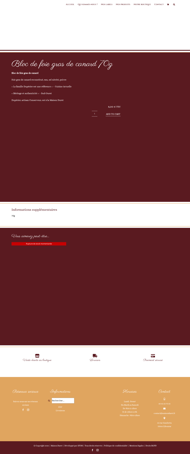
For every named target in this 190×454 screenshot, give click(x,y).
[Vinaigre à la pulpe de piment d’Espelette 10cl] (39, 269)
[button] (174, 4)
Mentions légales (136, 446)
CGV (60, 407)
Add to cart (113, 114)
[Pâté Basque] (151, 261)
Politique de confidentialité (115, 446)
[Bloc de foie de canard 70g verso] (152, 128)
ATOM (80, 446)
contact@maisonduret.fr (164, 413)
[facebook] (23, 410)
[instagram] (28, 410)
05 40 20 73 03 (164, 404)
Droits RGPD (150, 446)
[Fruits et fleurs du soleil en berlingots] (95, 261)
